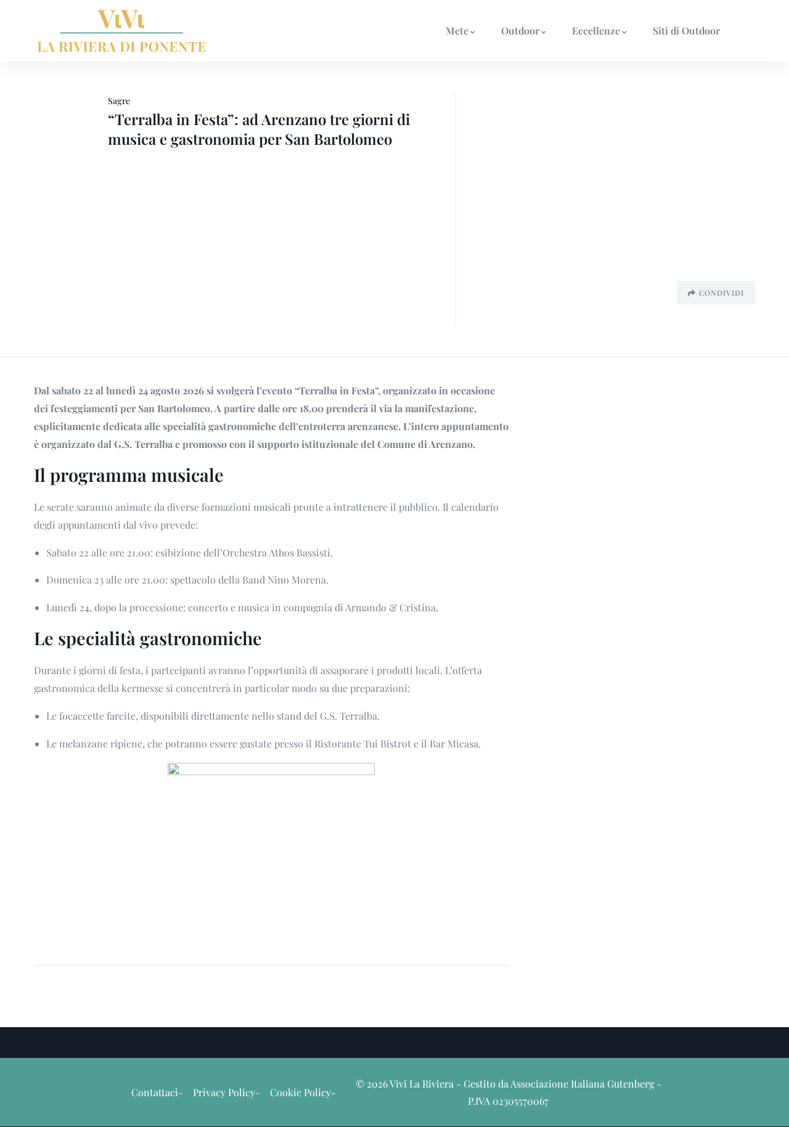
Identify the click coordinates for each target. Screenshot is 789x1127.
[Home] (121, 30)
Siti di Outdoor (686, 30)
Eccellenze (596, 30)
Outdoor (520, 30)
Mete (457, 30)
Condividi (721, 293)
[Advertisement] (610, 183)
